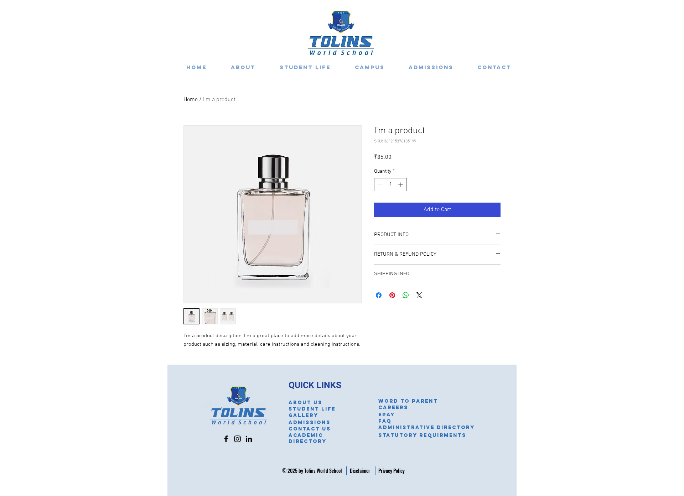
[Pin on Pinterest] (392, 295)
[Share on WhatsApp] (405, 295)
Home (190, 99)
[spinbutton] (390, 184)
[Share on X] (419, 295)
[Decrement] (379, 184)
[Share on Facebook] (378, 295)
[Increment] (401, 184)
